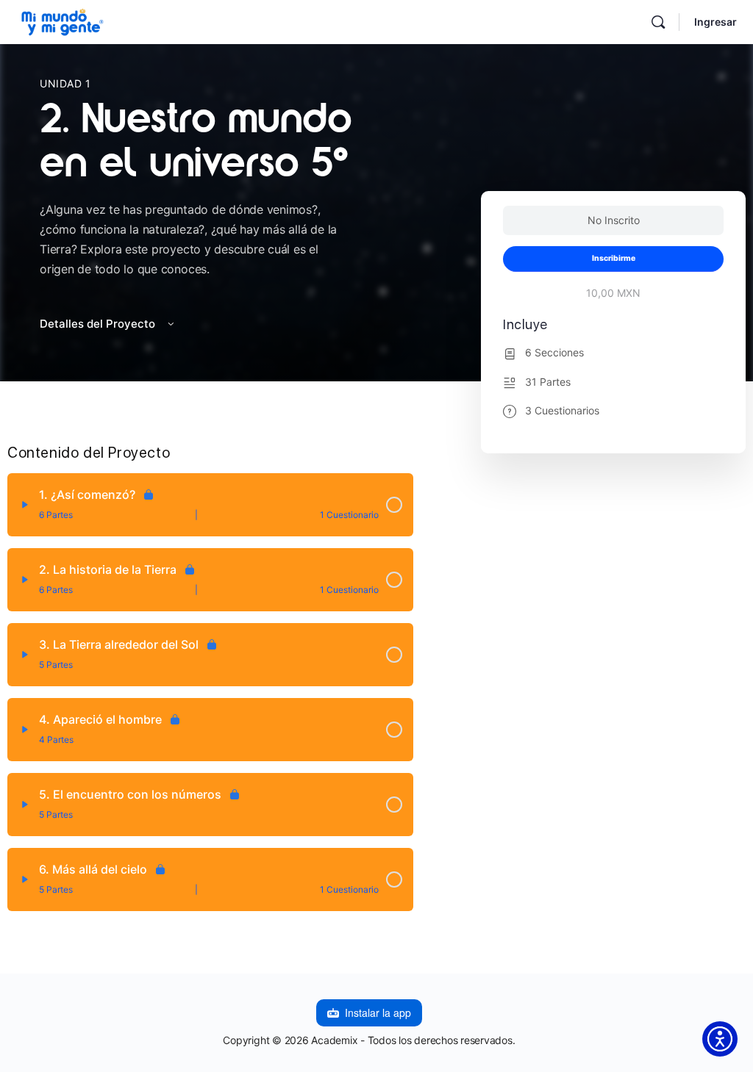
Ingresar (715, 21)
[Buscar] (658, 22)
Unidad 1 (65, 83)
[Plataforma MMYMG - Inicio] (62, 20)
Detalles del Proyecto (99, 324)
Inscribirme (613, 258)
